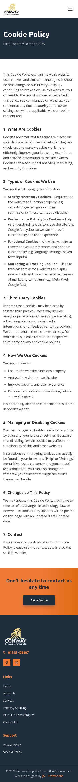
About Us (9, 693)
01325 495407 (18, 652)
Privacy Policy (12, 744)
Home (7, 686)
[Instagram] (16, 662)
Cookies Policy (12, 751)
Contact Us (10, 722)
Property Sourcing (14, 708)
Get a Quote (39, 600)
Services (8, 700)
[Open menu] (70, 8)
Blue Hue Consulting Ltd (18, 715)
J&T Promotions (52, 776)
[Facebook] (6, 662)
